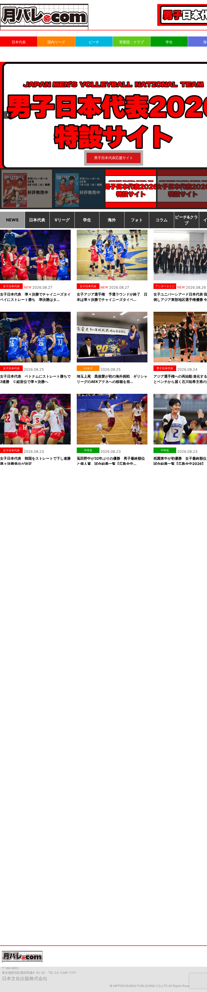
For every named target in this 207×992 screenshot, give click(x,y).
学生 (169, 42)
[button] (7, 115)
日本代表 (19, 42)
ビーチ (94, 42)
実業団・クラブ (131, 42)
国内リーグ (56, 42)
